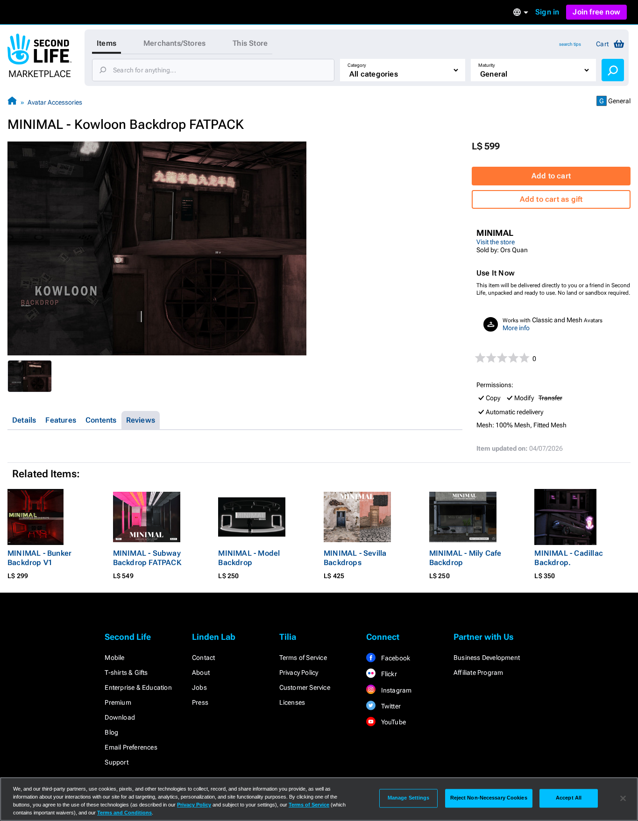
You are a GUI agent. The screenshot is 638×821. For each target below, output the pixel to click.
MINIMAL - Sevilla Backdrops (355, 558)
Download (120, 717)
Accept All (568, 798)
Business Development (487, 657)
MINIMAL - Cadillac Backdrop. (568, 558)
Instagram (395, 690)
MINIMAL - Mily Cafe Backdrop (465, 558)
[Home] (12, 102)
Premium (118, 702)
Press (200, 702)
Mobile (114, 657)
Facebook (394, 658)
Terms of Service (303, 657)
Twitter (390, 706)
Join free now (596, 11)
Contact (203, 657)
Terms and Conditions (124, 812)
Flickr (388, 674)
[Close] (623, 798)
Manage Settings (409, 798)
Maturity (486, 65)
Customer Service (304, 687)
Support (116, 762)
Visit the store (495, 242)
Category (356, 65)
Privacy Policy (299, 672)
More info (516, 328)
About (201, 672)
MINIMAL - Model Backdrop (249, 558)
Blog (111, 732)
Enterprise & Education (138, 687)
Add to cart (551, 175)
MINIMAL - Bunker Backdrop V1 (39, 558)
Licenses (292, 702)
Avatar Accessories (55, 102)
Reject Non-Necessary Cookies (488, 798)
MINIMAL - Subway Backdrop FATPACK (147, 558)
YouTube (392, 722)
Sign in (547, 11)
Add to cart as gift (551, 199)
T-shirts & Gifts (126, 672)
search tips (570, 44)
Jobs (199, 687)
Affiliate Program (478, 672)
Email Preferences (131, 747)
